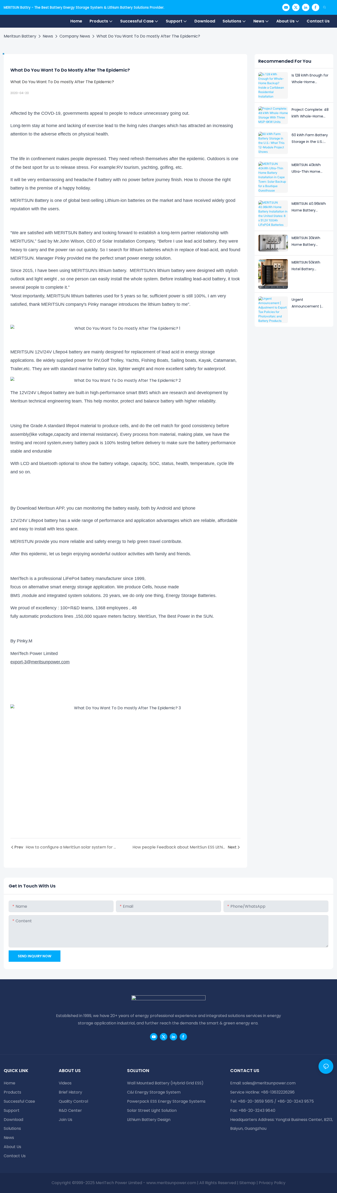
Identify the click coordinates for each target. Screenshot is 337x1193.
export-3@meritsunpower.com (40, 661)
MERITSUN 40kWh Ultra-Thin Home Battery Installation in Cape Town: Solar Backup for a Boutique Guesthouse (311, 168)
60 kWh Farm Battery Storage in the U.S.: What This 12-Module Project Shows (310, 139)
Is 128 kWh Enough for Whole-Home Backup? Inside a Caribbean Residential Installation (310, 79)
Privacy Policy (272, 1183)
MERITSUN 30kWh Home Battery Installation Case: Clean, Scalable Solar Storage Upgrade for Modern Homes (309, 241)
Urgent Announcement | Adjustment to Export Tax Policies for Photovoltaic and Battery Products (310, 303)
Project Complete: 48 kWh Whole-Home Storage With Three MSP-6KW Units (310, 113)
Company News (74, 36)
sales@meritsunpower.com (269, 1083)
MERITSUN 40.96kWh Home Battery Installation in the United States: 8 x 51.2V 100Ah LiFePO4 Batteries (309, 207)
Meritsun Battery (20, 36)
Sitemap (247, 1183)
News (48, 36)
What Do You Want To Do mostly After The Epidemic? (148, 36)
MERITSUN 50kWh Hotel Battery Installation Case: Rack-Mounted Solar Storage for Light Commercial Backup (309, 266)
